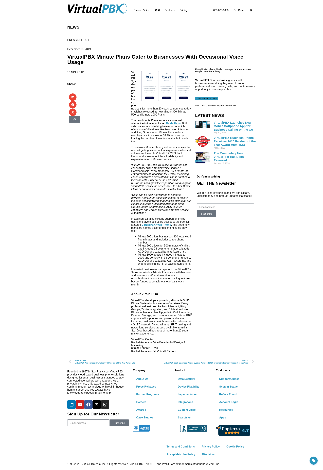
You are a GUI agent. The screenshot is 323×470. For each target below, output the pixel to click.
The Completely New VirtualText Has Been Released (229, 157)
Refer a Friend (228, 394)
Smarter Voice (141, 10)
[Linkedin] (71, 404)
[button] (73, 97)
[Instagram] (105, 404)
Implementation (188, 394)
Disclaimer (209, 454)
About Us (142, 378)
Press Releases (146, 386)
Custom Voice (187, 409)
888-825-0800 (220, 10)
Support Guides (229, 378)
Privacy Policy (211, 446)
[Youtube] (80, 404)
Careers (141, 402)
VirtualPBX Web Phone (156, 224)
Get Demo (239, 10)
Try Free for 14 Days (206, 98)
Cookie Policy (235, 446)
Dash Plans (173, 123)
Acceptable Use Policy (181, 454)
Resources (226, 409)
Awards (141, 409)
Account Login (228, 402)
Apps (222, 417)
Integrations (185, 402)
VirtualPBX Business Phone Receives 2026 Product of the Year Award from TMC (235, 141)
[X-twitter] (97, 404)
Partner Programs (147, 394)
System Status (228, 386)
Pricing (183, 10)
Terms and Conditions (181, 446)
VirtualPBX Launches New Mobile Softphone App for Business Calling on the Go (233, 126)
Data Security (186, 378)
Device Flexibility (188, 386)
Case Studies (144, 417)
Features (170, 10)
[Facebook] (88, 404)
